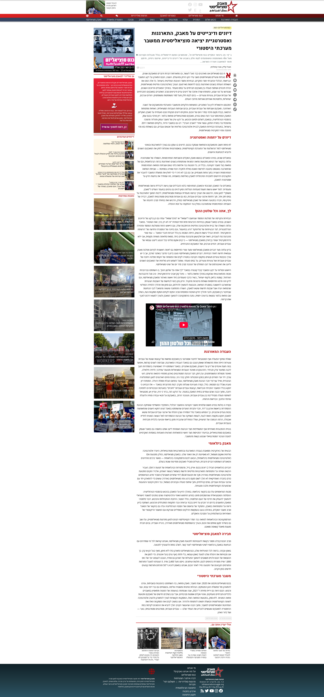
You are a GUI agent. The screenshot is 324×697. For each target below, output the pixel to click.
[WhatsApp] (235, 95)
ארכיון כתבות (189, 691)
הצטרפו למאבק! (168, 15)
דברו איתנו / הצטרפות (185, 678)
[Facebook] (235, 80)
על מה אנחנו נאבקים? (185, 671)
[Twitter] (235, 85)
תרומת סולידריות (187, 681)
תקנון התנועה (189, 694)
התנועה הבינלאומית (186, 688)
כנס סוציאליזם (188, 674)
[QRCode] (235, 104)
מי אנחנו (191, 668)
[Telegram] (235, 99)
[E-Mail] (235, 90)
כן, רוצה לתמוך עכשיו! (114, 127)
